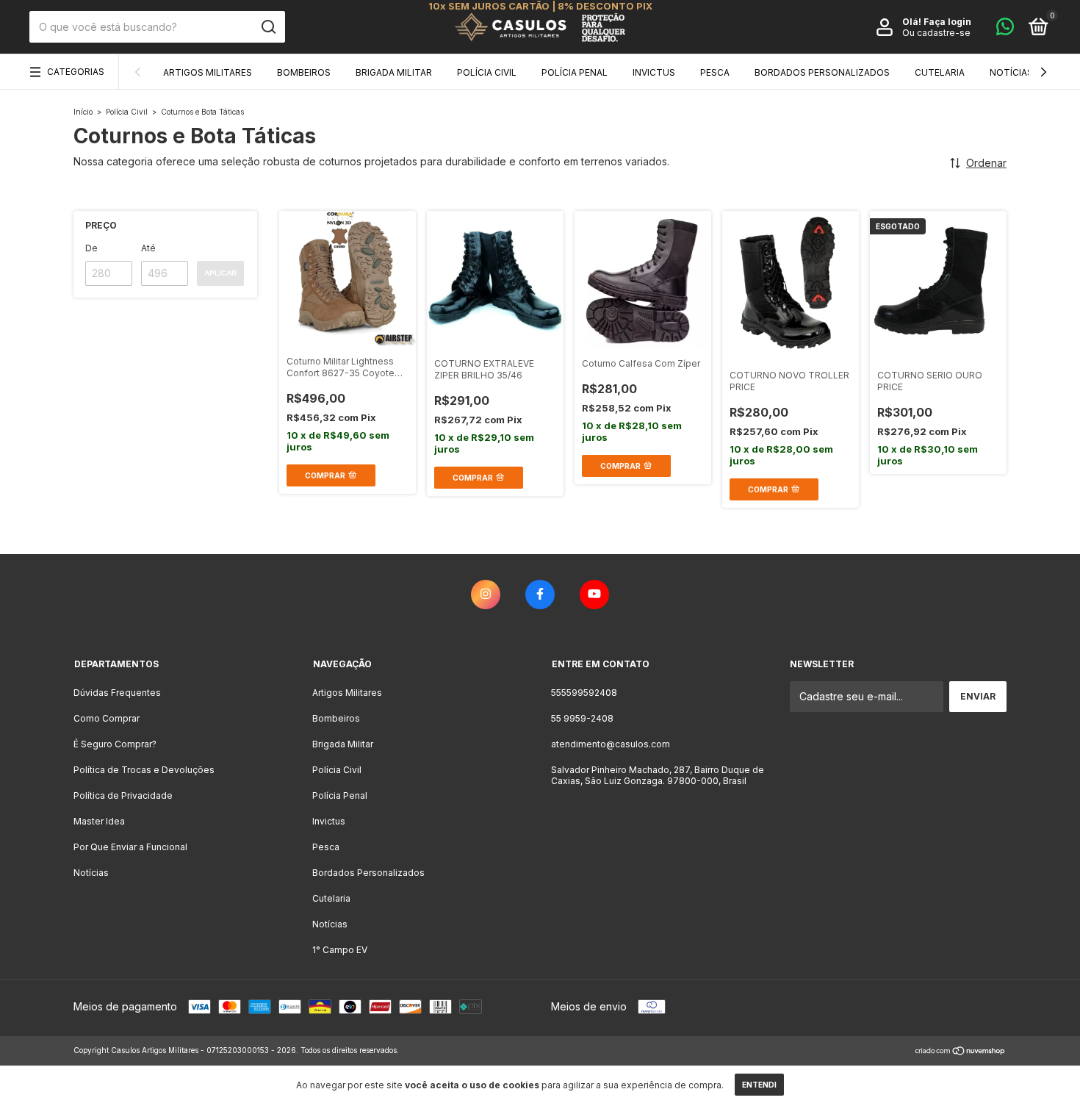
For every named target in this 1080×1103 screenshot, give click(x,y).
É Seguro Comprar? (114, 744)
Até (148, 248)
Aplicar (220, 273)
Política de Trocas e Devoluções (144, 769)
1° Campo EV (339, 949)
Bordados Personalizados (822, 72)
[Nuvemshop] (961, 1052)
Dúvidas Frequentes (117, 692)
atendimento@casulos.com (610, 744)
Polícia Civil (486, 72)
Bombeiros (304, 72)
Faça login (947, 21)
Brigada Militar (394, 72)
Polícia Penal (574, 72)
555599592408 (584, 692)
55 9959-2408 (582, 718)
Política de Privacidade (123, 795)
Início (83, 111)
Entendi (759, 1084)
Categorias (75, 71)
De (91, 248)
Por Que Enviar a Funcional (130, 846)
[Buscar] (268, 27)
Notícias (1011, 72)
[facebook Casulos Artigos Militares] (540, 594)
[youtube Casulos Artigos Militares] (594, 594)
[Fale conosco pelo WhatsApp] (1005, 30)
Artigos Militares (207, 72)
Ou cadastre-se (936, 32)
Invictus (654, 72)
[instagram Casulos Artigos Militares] (485, 594)
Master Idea (99, 821)
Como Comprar (106, 718)
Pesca (715, 72)
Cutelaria (940, 72)
